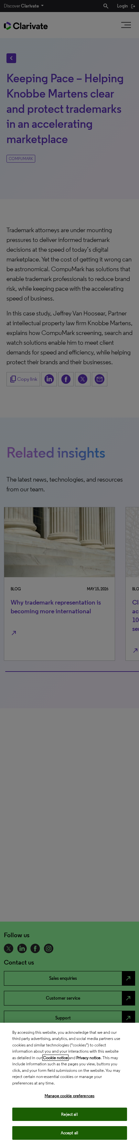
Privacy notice (88, 1057)
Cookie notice (55, 1057)
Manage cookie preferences (69, 1095)
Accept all (69, 1132)
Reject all (69, 1114)
